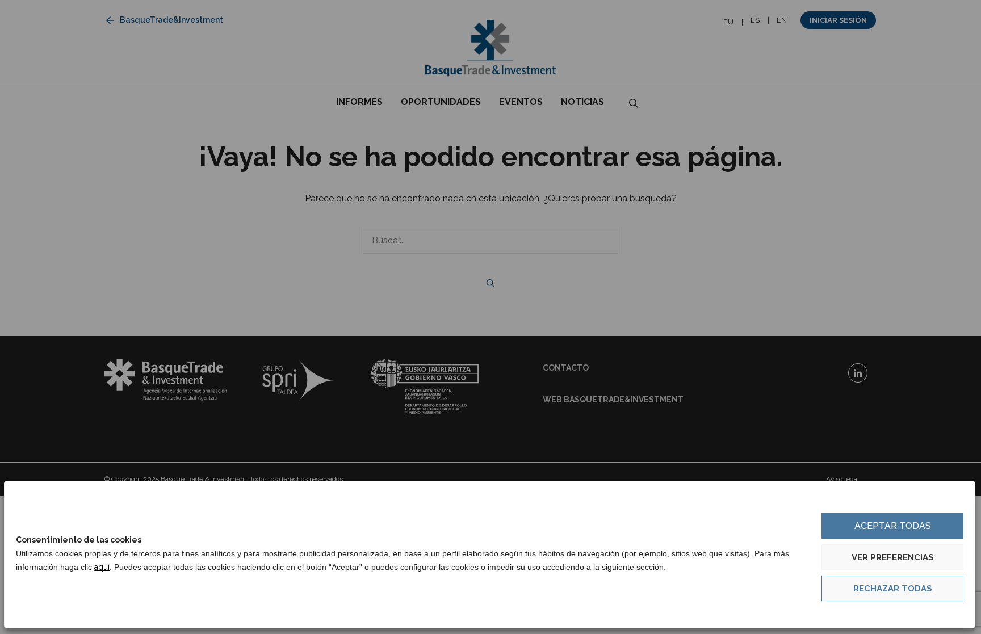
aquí (102, 567)
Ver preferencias (893, 557)
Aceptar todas (892, 525)
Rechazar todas (892, 588)
